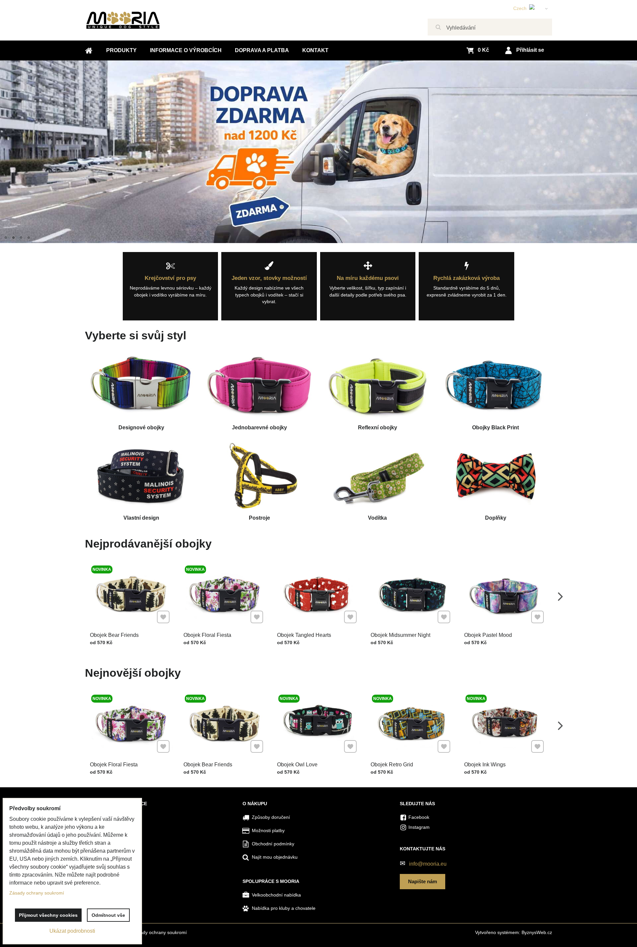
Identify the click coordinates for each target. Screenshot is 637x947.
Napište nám (422, 881)
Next (560, 597)
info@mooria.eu (428, 864)
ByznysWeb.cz (537, 932)
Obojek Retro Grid (392, 764)
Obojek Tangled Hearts (304, 635)
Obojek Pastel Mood (488, 635)
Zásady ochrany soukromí (159, 932)
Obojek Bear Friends (114, 635)
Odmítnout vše (108, 915)
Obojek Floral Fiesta (207, 635)
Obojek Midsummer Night (400, 635)
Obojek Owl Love (297, 764)
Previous (77, 597)
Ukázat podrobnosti (72, 931)
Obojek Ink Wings (485, 764)
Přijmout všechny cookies (48, 915)
